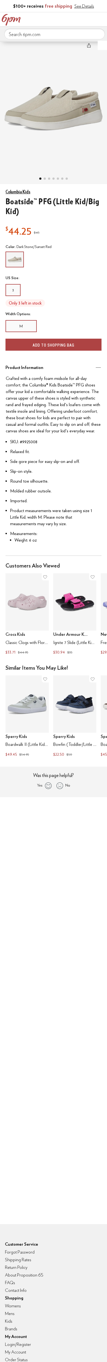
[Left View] (53, 179)
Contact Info (16, 1290)
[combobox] (54, 34)
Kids (8, 1321)
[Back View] (58, 179)
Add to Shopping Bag (53, 345)
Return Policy (16, 1267)
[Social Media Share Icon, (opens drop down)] (89, 45)
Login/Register (18, 1344)
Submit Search (98, 33)
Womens (13, 1305)
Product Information (24, 367)
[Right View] (62, 179)
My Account (67, 18)
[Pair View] (40, 179)
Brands (11, 1328)
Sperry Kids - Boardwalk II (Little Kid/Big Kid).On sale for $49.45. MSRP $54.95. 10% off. (27, 716)
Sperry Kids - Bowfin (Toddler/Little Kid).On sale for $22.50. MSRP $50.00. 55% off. (75, 716)
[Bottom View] (49, 179)
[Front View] (67, 179)
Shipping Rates (18, 1259)
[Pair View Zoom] (53, 107)
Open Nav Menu (101, 18)
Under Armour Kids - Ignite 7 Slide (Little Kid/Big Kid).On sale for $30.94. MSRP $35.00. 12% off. (75, 614)
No (67, 785)
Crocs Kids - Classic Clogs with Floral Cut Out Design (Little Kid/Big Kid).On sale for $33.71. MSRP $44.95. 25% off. (27, 614)
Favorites (78, 18)
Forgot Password (20, 1252)
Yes (39, 785)
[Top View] (45, 179)
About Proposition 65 (24, 1275)
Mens (10, 1313)
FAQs (10, 1282)
